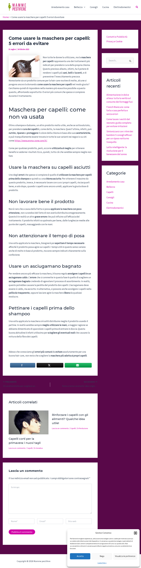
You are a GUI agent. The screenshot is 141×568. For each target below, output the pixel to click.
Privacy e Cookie (114, 41)
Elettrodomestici (122, 7)
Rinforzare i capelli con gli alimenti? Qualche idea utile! (70, 419)
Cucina (105, 7)
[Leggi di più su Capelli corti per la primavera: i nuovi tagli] (28, 422)
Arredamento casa (60, 7)
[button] (135, 533)
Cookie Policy (102, 563)
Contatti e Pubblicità (116, 36)
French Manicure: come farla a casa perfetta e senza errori (117, 111)
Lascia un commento (17, 448)
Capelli (29, 448)
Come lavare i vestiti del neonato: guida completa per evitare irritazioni (118, 123)
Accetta (80, 556)
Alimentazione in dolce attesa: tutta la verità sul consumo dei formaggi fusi (119, 98)
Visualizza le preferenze (125, 556)
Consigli (94, 7)
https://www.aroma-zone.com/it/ (31, 140)
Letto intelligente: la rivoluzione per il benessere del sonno (116, 151)
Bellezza (110, 186)
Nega (102, 556)
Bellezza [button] (78, 7)
